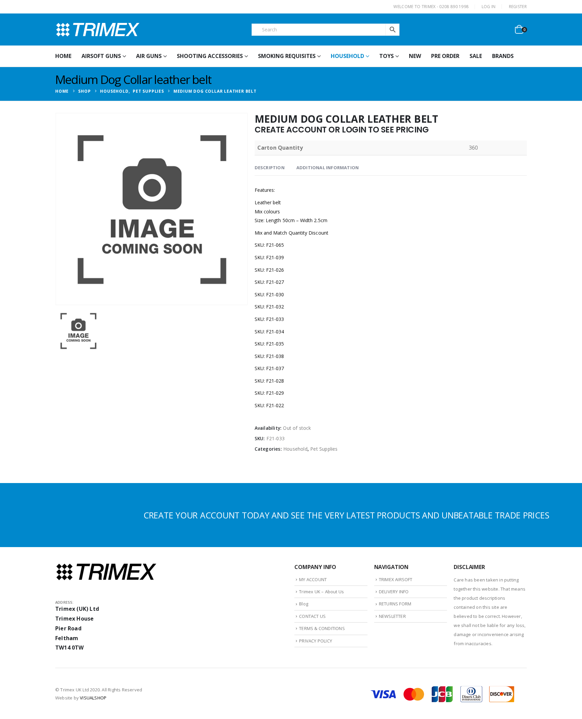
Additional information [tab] (327, 167)
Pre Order (445, 56)
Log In (489, 6)
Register (518, 6)
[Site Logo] (97, 29)
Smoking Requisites (287, 56)
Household (347, 56)
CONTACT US (312, 616)
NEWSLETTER (392, 616)
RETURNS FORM (395, 604)
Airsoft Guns (101, 56)
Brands (503, 56)
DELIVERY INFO (394, 592)
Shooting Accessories (210, 56)
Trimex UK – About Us (321, 592)
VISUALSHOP (93, 698)
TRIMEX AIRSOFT (396, 579)
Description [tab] (270, 167)
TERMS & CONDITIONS (322, 628)
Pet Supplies (323, 449)
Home (63, 56)
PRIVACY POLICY (315, 641)
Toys (386, 56)
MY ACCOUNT (313, 579)
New (415, 56)
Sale (476, 56)
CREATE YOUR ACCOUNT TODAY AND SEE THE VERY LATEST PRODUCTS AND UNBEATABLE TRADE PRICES (346, 515)
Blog (303, 604)
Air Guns (149, 56)
